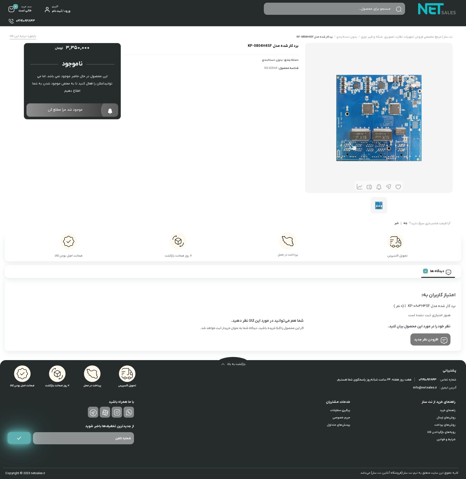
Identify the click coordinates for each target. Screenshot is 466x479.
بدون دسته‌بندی (346, 37)
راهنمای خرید (447, 410)
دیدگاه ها (437, 271)
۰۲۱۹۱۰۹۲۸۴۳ (427, 380)
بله (405, 223)
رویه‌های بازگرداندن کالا (441, 432)
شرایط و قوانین (446, 439)
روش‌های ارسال (446, 418)
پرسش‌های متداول (338, 425)
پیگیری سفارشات (340, 410)
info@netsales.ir (425, 388)
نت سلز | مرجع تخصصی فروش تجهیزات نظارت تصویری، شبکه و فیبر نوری (407, 37)
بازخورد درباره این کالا (23, 36)
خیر (396, 223)
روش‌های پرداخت (444, 425)
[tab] (438, 271)
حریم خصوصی (341, 418)
